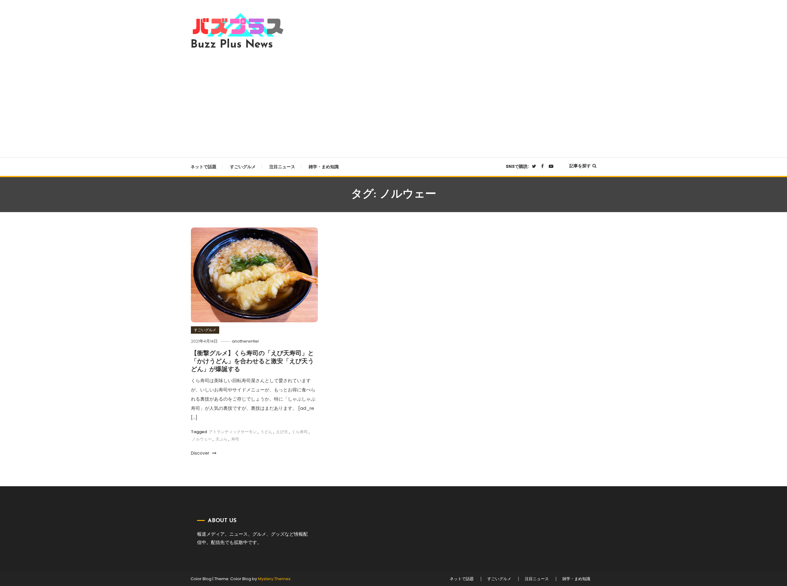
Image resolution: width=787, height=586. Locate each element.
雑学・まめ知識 (324, 167)
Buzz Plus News (232, 44)
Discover (201, 453)
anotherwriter (245, 341)
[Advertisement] (393, 102)
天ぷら (221, 439)
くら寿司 (300, 432)
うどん (266, 432)
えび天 (282, 432)
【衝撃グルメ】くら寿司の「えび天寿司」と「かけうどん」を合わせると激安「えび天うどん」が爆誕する (252, 362)
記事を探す (580, 166)
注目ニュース (282, 167)
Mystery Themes (274, 579)
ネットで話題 (203, 167)
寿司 (235, 439)
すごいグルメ (243, 167)
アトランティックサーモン (233, 432)
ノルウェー (202, 439)
